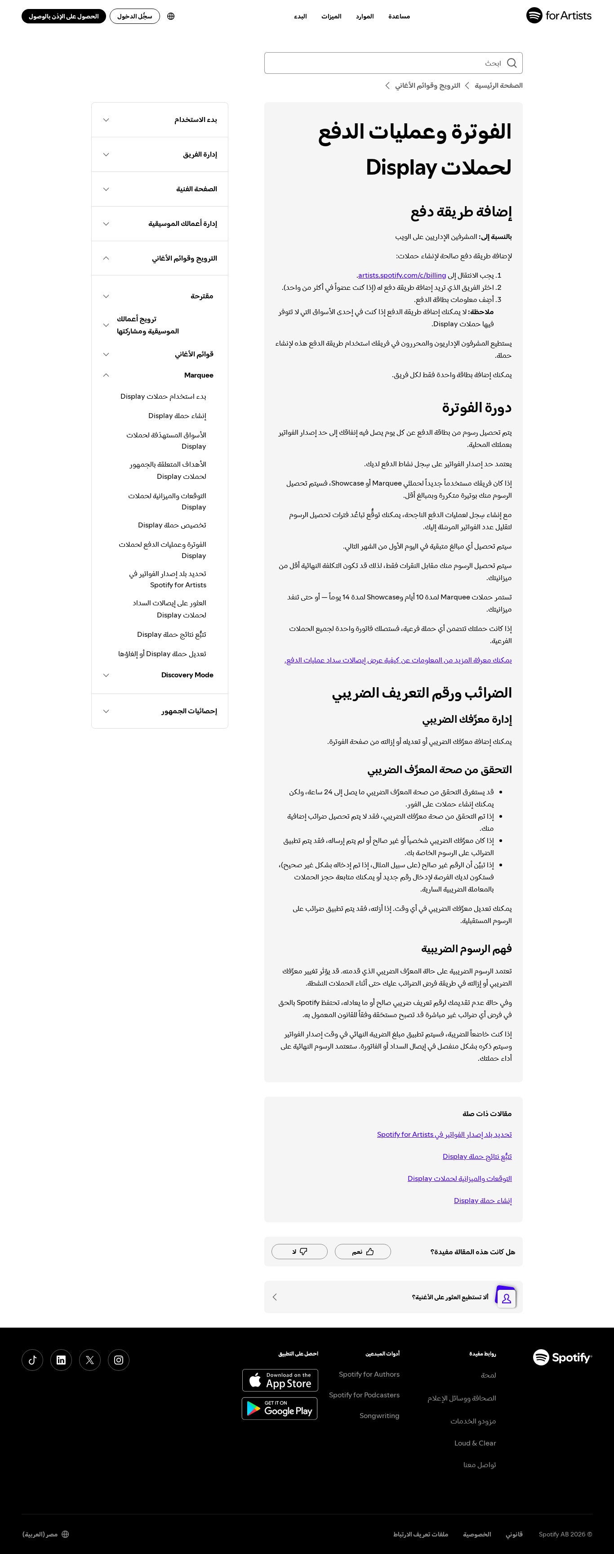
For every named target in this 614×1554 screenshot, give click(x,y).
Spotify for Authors (369, 1374)
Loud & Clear (475, 1443)
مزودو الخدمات (473, 1421)
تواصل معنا (479, 1464)
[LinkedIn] (61, 1360)
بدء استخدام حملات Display (163, 396)
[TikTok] (32, 1360)
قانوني (514, 1534)
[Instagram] (118, 1360)
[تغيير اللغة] (171, 16)
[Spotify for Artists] (559, 16)
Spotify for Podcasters (364, 1395)
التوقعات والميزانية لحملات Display (460, 1178)
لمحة (488, 1375)
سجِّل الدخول (134, 16)
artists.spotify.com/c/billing (402, 275)
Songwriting (380, 1415)
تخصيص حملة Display (172, 525)
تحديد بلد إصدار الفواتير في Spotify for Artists (444, 1134)
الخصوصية (477, 1534)
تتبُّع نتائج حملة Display (477, 1156)
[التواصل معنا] (277, 1297)
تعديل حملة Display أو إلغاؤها (162, 653)
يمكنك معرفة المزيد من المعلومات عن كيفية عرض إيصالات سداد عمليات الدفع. (398, 660)
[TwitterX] (90, 1360)
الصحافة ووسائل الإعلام (461, 1398)
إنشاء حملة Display (483, 1200)
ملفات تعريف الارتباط (421, 1534)
